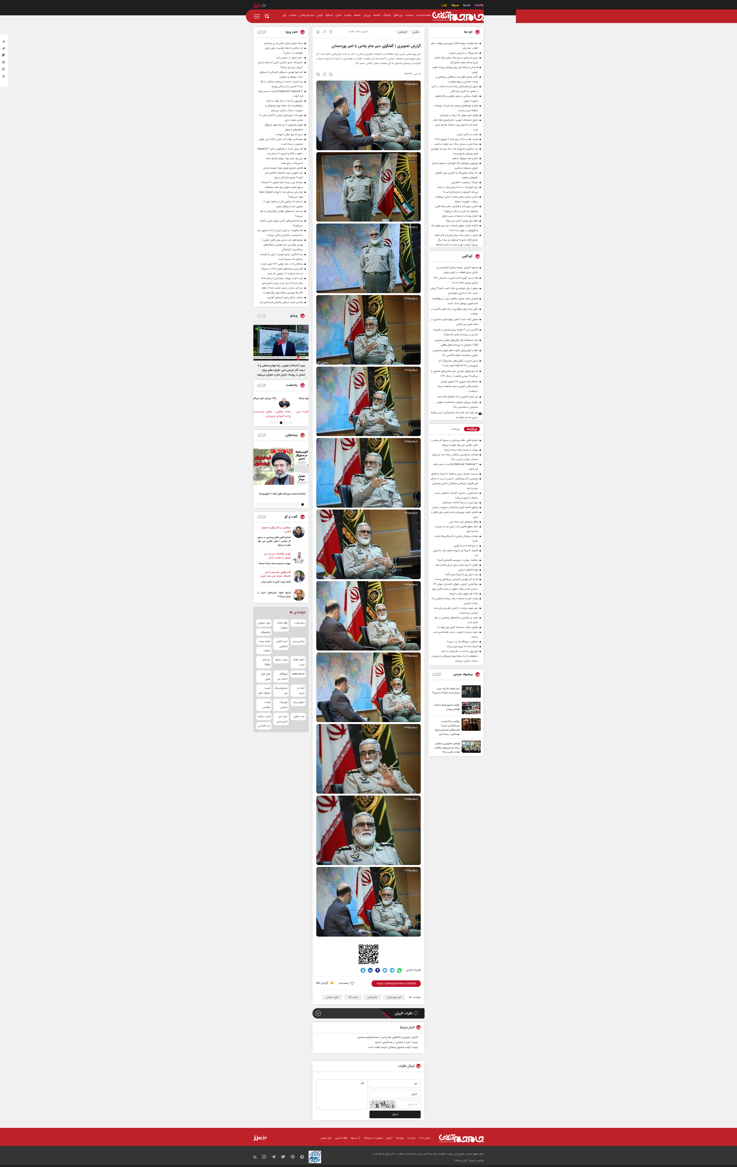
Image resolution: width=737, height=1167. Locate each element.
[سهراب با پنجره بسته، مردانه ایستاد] (299, 558)
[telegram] (3, 49)
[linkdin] (370, 970)
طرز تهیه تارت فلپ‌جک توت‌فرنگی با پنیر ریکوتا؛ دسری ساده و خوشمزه (454, 415)
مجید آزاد (353, 997)
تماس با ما (425, 1138)
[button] (290, 422)
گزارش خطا (322, 983)
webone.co (298, 674)
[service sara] (466, 6)
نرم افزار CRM (266, 662)
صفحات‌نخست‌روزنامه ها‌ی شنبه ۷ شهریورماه (282, 494)
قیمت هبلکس (266, 704)
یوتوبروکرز (265, 632)
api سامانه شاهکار (282, 625)
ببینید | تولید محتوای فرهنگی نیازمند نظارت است (393, 1047)
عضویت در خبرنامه (373, 1138)
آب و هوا (355, 1138)
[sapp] (3, 70)
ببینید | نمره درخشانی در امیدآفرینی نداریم (396, 1042)
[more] (436, 674)
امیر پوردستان (394, 997)
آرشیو (389, 1138)
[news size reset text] (325, 74)
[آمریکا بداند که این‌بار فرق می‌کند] (274, 402)
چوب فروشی (264, 623)
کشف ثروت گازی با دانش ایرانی (276, 582)
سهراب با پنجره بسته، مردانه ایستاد (274, 563)
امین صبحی (332, 997)
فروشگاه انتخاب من (282, 676)
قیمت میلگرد (263, 716)
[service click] (444, 6)
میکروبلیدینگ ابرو (280, 690)
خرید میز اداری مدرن (281, 719)
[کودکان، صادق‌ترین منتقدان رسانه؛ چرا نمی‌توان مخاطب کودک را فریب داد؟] (470, 747)
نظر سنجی (326, 1138)
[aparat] (3, 63)
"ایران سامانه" (461, 1160)
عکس (416, 32)
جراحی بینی (299, 641)
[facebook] (377, 970)
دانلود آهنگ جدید (299, 662)
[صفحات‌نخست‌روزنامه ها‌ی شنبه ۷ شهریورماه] (281, 466)
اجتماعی (402, 32)
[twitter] (3, 56)
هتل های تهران (265, 676)
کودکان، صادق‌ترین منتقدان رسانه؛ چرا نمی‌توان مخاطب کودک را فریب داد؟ (447, 748)
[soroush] (363, 970)
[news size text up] (318, 74)
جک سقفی (299, 716)
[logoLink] (458, 16)
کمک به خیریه (301, 690)
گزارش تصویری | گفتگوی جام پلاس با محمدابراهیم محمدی (388, 1037)
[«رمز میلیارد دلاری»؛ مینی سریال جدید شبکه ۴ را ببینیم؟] (470, 691)
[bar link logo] (259, 6)
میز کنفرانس (264, 726)
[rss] (3, 76)
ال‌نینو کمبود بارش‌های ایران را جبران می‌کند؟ (274, 594)
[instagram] (3, 42)
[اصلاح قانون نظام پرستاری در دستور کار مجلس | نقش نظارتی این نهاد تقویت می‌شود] (299, 536)
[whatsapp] (399, 970)
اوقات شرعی (341, 1138)
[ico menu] (257, 16)
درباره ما (411, 1138)
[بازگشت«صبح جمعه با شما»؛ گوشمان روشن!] (470, 708)
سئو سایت (299, 623)
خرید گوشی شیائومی (281, 643)
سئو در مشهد (281, 660)
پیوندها (400, 1138)
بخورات (266, 650)
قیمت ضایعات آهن (264, 690)
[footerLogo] (461, 1138)
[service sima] (455, 6)
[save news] (330, 32)
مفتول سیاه (299, 702)
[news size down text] (331, 74)
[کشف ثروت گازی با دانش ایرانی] (299, 577)
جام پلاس (372, 997)
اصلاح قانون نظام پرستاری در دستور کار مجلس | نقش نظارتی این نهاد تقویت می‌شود (274, 541)
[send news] (324, 32)
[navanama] (479, 6)
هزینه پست (264, 641)
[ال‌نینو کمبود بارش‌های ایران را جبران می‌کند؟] (299, 595)
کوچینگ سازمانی (283, 704)
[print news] (318, 32)
